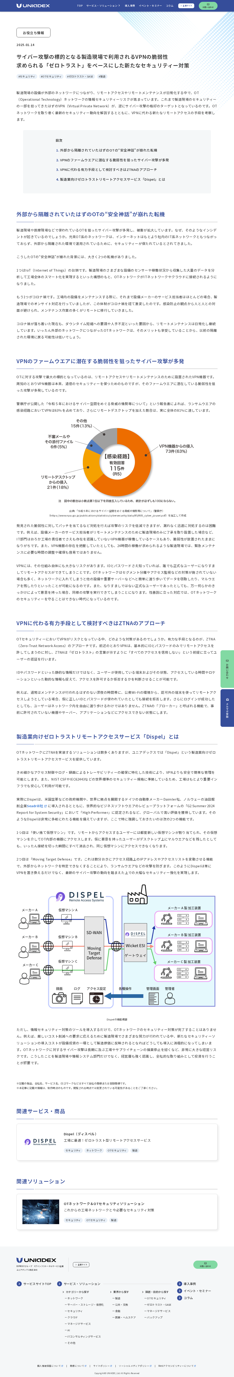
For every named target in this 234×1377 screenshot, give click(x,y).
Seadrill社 (35, 805)
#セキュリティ (27, 76)
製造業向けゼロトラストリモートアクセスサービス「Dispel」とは (112, 179)
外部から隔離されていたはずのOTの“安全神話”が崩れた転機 (108, 150)
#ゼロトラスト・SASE (80, 76)
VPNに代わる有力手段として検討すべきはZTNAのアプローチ (108, 169)
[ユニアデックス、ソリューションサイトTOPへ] (33, 6)
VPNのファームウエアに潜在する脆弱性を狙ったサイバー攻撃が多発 (114, 159)
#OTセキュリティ (51, 76)
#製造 (102, 76)
